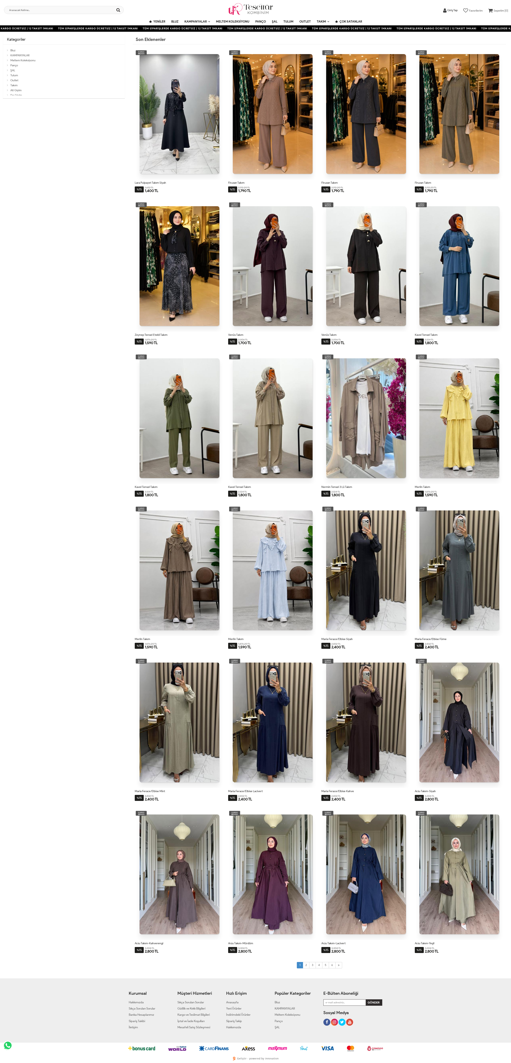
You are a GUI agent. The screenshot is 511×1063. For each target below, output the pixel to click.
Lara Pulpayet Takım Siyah (150, 182)
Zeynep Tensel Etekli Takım (151, 335)
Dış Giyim (16, 95)
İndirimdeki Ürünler (238, 1014)
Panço (260, 21)
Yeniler (159, 21)
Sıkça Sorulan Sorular (142, 1008)
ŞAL (274, 21)
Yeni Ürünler (234, 1008)
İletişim (133, 1027)
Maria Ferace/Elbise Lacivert (245, 791)
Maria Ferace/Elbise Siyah (337, 639)
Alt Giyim (16, 90)
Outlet (305, 21)
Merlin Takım (422, 487)
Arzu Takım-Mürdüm (240, 943)
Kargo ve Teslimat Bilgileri (193, 1014)
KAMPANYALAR (195, 21)
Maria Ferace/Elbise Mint (150, 791)
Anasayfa (232, 1002)
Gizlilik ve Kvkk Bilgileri (191, 1008)
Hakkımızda (136, 1002)
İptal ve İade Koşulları (191, 1021)
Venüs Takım (235, 335)
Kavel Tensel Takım (426, 335)
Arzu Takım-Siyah (425, 791)
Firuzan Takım (236, 182)
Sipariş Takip (234, 1021)
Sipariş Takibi (137, 1021)
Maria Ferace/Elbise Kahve (337, 791)
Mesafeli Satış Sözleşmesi (193, 1027)
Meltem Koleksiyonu (232, 21)
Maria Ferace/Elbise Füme (431, 639)
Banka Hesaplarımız (141, 1014)
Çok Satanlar (350, 21)
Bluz (174, 21)
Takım (321, 21)
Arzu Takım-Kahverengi (149, 943)
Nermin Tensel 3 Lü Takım (336, 487)
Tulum (288, 21)
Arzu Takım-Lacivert (333, 943)
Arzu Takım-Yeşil (424, 943)
